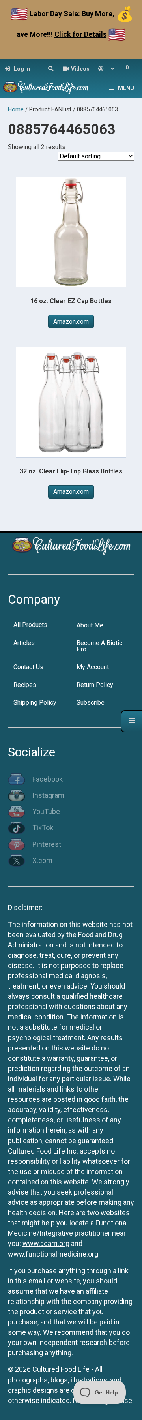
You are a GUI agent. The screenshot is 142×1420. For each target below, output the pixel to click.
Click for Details (80, 34)
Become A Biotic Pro (99, 646)
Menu (126, 88)
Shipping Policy (34, 702)
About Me (90, 625)
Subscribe (91, 702)
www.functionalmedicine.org (53, 1254)
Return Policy (95, 684)
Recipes (24, 684)
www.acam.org (45, 1243)
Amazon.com (71, 321)
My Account (93, 667)
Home (16, 109)
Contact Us (28, 667)
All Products (30, 624)
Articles (24, 643)
